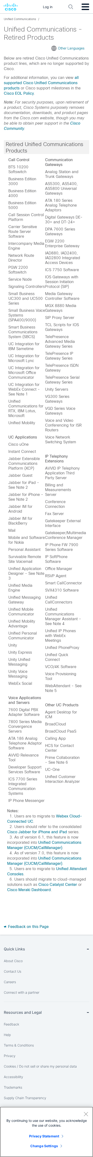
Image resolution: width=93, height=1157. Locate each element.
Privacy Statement (44, 1136)
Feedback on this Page (28, 927)
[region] (46, 1132)
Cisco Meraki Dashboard (29, 890)
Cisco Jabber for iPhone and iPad (37, 832)
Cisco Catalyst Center (57, 885)
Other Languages (71, 48)
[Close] (85, 1114)
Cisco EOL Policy (19, 93)
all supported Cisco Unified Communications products (41, 83)
